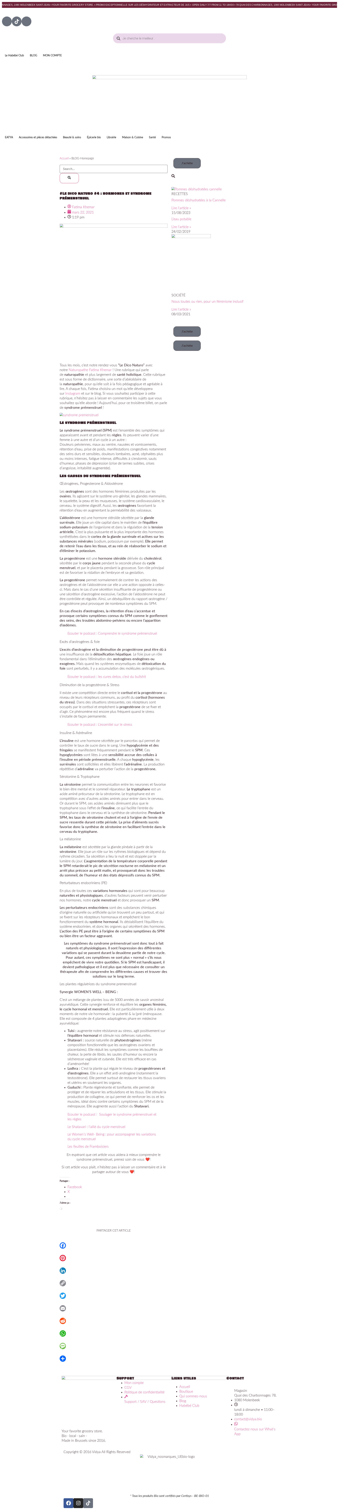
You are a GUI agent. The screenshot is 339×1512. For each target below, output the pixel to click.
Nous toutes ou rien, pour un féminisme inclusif (207, 301)
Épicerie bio (94, 137)
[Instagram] (78, 1503)
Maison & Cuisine (132, 137)
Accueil (64, 158)
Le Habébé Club (14, 55)
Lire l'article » (181, 208)
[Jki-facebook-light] (7, 21)
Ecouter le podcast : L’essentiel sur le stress (99, 725)
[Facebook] (68, 1503)
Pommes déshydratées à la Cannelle (198, 200)
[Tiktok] (17, 21)
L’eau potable (181, 219)
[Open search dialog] (173, 176)
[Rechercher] (69, 178)
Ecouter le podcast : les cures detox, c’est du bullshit (106, 677)
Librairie (111, 137)
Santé (152, 137)
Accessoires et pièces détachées (38, 137)
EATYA (9, 137)
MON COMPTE (52, 55)
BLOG (33, 55)
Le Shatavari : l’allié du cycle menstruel (96, 1127)
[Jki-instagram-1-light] (26, 21)
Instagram (72, 393)
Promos (166, 137)
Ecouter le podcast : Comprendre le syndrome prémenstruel (112, 633)
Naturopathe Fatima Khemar (90, 370)
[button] (187, 163)
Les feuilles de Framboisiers (88, 1146)
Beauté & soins (72, 137)
